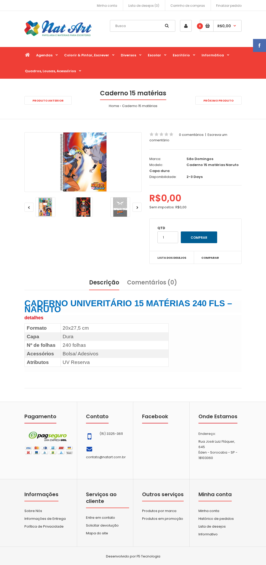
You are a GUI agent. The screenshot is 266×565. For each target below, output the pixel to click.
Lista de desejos (212, 526)
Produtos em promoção (162, 518)
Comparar (210, 258)
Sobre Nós (33, 510)
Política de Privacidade (44, 526)
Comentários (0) (152, 282)
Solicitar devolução (102, 525)
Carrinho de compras (187, 5)
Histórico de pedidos (216, 518)
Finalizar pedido (229, 5)
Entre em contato (100, 517)
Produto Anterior (48, 100)
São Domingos (200, 158)
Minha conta (107, 5)
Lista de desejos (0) (143, 5)
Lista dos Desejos (171, 258)
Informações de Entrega (45, 518)
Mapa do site (97, 533)
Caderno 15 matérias (139, 105)
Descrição (104, 282)
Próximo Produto (218, 100)
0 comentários (191, 134)
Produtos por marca (159, 510)
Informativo (208, 534)
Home (114, 105)
